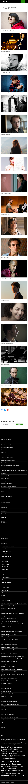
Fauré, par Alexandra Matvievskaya (9, 678)
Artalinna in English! (5, 436)
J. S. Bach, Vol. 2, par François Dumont (9, 647)
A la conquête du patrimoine (7, 460)
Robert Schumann (7, 770)
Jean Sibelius (10, 756)
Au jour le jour (4, 488)
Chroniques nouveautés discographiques (10, 465)
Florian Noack (5, 569)
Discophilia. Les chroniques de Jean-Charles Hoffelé (12, 470)
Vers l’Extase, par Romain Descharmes (9, 621)
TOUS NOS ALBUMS (5, 600)
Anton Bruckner (21, 739)
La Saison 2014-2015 (6, 691)
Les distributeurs (4, 706)
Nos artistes (4, 543)
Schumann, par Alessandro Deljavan (9, 636)
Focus (2, 473)
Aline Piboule (5, 561)
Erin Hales (4, 579)
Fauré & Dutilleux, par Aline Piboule (9, 653)
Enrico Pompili (5, 590)
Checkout (3, 727)
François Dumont (6, 548)
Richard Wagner (13, 768)
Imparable (3, 521)
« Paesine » (3, 592)
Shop (2, 722)
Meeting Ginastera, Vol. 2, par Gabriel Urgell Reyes (12, 656)
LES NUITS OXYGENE (5, 686)
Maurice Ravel (6, 766)
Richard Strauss (5, 768)
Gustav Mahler (12, 753)
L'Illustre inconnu (5, 478)
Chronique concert (5, 444)
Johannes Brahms (8, 759)
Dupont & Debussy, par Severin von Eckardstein (12, 669)
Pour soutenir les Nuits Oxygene (8, 693)
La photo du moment (6, 493)
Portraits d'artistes (5, 468)
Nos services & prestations (6, 683)
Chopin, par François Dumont (8, 608)
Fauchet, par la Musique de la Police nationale (11, 610)
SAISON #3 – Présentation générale (9, 701)
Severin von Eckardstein (7, 585)
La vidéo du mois (5, 449)
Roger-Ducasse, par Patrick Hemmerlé (9, 717)
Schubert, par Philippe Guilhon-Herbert (10, 605)
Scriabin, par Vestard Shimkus (7, 714)
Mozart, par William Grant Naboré (9, 661)
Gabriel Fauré (4, 753)
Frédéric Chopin (19, 751)
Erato (20, 747)
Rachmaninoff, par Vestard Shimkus (9, 618)
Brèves (2, 442)
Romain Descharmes (6, 556)
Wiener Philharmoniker (20, 773)
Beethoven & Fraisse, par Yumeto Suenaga (10, 680)
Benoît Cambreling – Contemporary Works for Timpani (13, 623)
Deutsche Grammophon (10, 747)
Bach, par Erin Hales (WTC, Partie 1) (9, 634)
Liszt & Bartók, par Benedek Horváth (9, 644)
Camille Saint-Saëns (11, 743)
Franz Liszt (14, 749)
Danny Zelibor (5, 587)
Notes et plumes (5, 481)
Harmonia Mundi (6, 755)
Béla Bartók (4, 743)
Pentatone (17, 766)
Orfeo (13, 766)
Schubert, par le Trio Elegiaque (8, 666)
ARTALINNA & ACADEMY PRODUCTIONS (10, 541)
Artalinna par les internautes (7, 486)
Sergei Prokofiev (18, 770)
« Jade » (3, 595)
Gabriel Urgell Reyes (6, 551)
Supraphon (20, 772)
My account (3, 730)
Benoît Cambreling (6, 566)
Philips (22, 766)
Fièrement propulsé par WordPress (7, 782)
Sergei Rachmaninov (6, 772)
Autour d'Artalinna (5, 439)
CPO (12, 745)
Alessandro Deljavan (6, 582)
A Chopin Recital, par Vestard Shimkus (10, 671)
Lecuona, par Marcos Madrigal (8, 629)
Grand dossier (4, 475)
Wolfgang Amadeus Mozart (12, 776)
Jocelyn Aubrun (5, 564)
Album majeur (4, 513)
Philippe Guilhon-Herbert (8, 546)
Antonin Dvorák (5, 741)
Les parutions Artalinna (6, 496)
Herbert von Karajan (16, 755)
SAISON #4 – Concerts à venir (8, 699)
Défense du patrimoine (6, 457)
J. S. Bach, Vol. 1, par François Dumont (9, 639)
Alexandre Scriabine (4, 739)
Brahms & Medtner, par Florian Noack (9, 642)
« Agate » (3, 598)
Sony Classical (14, 772)
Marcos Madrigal (6, 577)
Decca (16, 745)
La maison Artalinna (5, 483)
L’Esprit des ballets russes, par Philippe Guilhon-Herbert (13, 603)
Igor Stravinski (4, 756)
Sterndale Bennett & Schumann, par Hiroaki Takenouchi (13, 658)
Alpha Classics (12, 739)
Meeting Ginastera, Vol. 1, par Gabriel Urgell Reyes (12, 613)
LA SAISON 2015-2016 (6, 696)
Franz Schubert (7, 751)
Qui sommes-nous (5, 535)
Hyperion (22, 755)
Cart (2, 724)
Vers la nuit (3, 517)
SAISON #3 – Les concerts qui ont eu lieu (10, 704)
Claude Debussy (21, 743)
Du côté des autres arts (6, 447)
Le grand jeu (3, 506)
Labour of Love (4, 509)
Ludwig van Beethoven (11, 764)
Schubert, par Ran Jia (6, 626)
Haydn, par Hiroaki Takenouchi (8, 616)
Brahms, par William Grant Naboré (9, 664)
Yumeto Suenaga (4, 709)
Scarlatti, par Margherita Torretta (8, 719)
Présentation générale (6, 688)
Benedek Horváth (6, 572)
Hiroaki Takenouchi (6, 559)
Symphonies (3, 773)
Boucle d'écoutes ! (5, 462)
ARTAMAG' (4, 2)
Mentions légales (4, 538)
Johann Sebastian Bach (10, 761)
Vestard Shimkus (6, 553)
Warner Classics (10, 773)
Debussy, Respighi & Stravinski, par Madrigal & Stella (12, 712)
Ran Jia (3, 574)
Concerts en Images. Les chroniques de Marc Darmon (12, 455)
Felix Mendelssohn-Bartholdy (6, 749)
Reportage (3, 452)
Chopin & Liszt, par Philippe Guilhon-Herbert (11, 631)
